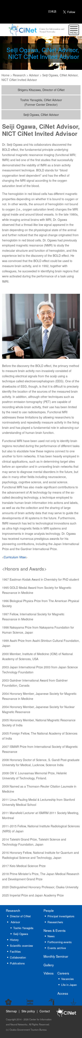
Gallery (49, 965)
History (14, 940)
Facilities (15, 951)
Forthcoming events (60, 942)
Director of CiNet (20, 916)
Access (62, 993)
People (49, 910)
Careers (63, 973)
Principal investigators (61, 916)
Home (5, 75)
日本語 (52, 11)
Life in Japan (69, 985)
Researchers (55, 922)
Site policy (28, 1011)
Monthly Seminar (56, 956)
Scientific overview (21, 946)
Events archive (57, 948)
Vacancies (67, 979)
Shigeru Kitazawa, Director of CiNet (41, 90)
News (55, 930)
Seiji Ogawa (20, 934)
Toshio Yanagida (23, 928)
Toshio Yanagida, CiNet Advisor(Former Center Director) (41, 102)
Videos (49, 973)
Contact (45, 1011)
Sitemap (11, 1011)
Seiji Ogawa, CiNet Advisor (41, 115)
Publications (17, 963)
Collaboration (18, 957)
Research (13, 910)
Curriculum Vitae (15, 557)
